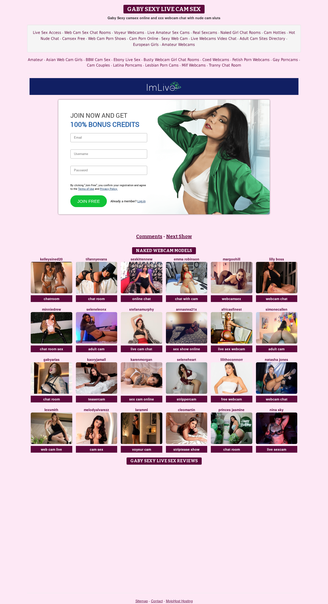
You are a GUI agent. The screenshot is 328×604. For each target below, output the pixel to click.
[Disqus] (164, 527)
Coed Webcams (215, 59)
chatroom (51, 298)
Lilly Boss (276, 259)
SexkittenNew (141, 259)
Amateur (35, 59)
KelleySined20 (51, 259)
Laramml (141, 409)
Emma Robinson (186, 259)
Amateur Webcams (178, 44)
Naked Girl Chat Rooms (240, 32)
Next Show (179, 236)
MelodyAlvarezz (96, 409)
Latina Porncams (127, 65)
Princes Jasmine (231, 409)
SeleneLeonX (96, 309)
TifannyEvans (96, 259)
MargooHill (231, 259)
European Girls (146, 44)
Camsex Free (73, 38)
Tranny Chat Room (225, 65)
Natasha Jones (276, 359)
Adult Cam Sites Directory (262, 38)
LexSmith (51, 409)
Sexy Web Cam (174, 38)
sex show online (186, 348)
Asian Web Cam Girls (64, 59)
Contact (157, 600)
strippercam (186, 399)
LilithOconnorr (231, 359)
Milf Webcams (194, 65)
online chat (141, 298)
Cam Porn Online (143, 38)
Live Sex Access (47, 32)
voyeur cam (141, 449)
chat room (96, 298)
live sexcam (276, 449)
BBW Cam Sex (98, 59)
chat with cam (186, 298)
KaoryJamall (96, 359)
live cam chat (141, 348)
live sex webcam (231, 348)
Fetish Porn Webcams (251, 59)
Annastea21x (186, 309)
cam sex (96, 449)
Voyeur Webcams (129, 32)
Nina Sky (277, 409)
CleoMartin (186, 409)
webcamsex (231, 298)
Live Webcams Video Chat (214, 38)
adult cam (96, 348)
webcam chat (276, 298)
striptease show (186, 449)
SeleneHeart (186, 359)
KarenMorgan (141, 359)
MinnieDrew (51, 309)
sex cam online (141, 399)
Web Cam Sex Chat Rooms (87, 32)
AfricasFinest (231, 309)
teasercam (96, 399)
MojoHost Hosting (179, 600)
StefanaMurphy (141, 309)
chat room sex (51, 348)
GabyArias (51, 359)
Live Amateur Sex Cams (168, 32)
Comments (149, 236)
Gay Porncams (285, 59)
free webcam (231, 399)
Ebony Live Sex (127, 59)
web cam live (51, 449)
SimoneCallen (276, 309)
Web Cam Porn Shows (107, 38)
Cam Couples (98, 65)
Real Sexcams (205, 32)
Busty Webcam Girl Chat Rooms (171, 59)
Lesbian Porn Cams (162, 65)
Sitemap (141, 600)
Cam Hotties (275, 32)
